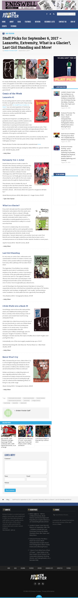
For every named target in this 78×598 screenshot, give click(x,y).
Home (4, 22)
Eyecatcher (11, 33)
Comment (8, 458)
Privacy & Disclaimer (48, 591)
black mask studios (29, 398)
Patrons (13, 26)
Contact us (63, 22)
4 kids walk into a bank (15, 398)
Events (4, 26)
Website (7, 482)
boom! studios (41, 398)
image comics (36, 400)
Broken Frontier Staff (10, 50)
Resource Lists (50, 22)
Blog (19, 22)
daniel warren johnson (15, 400)
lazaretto (15, 403)
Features (28, 22)
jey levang (7, 403)
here (39, 144)
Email (28, 476)
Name (6, 476)
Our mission (6, 530)
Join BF (73, 22)
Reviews (38, 22)
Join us (13, 530)
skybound (23, 403)
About (12, 22)
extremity (26, 400)
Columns (23, 568)
